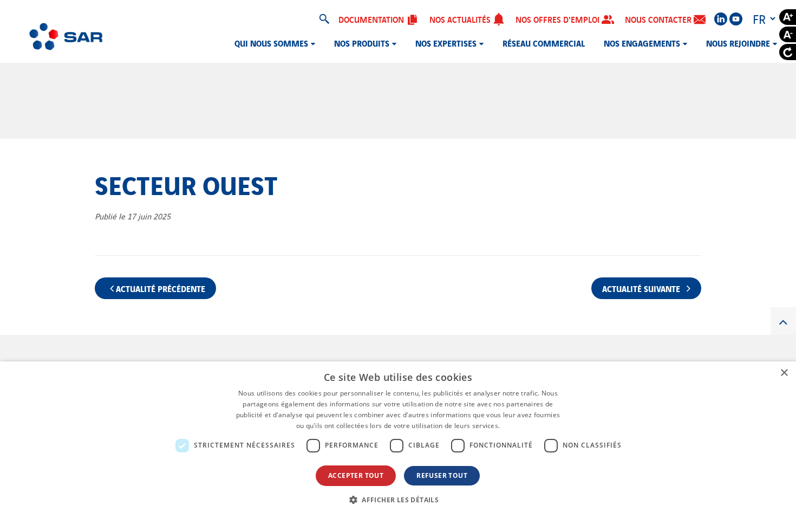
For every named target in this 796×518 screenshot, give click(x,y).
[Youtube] (735, 18)
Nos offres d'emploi (559, 19)
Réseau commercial (544, 43)
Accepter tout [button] (355, 475)
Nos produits (361, 43)
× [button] (784, 373)
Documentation (372, 19)
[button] (398, 499)
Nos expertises (446, 43)
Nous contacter (659, 19)
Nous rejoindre (738, 43)
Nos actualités (461, 19)
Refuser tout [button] (441, 475)
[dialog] (398, 439)
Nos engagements (642, 43)
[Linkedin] (720, 18)
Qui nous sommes (271, 43)
